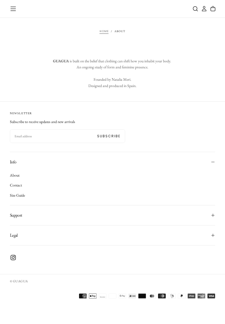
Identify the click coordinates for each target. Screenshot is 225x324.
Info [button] (13, 162)
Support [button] (16, 215)
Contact (16, 185)
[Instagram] (13, 257)
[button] (13, 8)
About (14, 175)
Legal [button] (14, 235)
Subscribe (108, 136)
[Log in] (204, 8)
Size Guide (17, 195)
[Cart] (213, 8)
